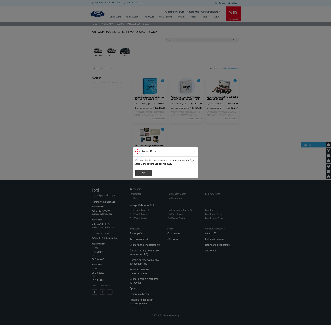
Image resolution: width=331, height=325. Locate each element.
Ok (143, 173)
